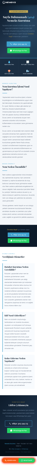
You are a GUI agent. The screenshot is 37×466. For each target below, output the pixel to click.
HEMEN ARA (11, 460)
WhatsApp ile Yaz (20, 51)
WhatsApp (25, 449)
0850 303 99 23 (20, 44)
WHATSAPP (27, 460)
